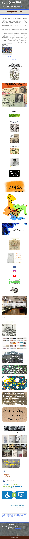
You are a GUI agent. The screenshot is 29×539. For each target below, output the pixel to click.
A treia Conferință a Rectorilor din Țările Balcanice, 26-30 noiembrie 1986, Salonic (11, 517)
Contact (18, 6)
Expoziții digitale (13, 6)
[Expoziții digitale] (9, 328)
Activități (8, 6)
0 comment (12, 56)
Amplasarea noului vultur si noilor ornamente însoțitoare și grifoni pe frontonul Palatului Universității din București (14, 514)
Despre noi (4, 6)
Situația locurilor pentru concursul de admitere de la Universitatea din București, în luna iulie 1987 (13, 515)
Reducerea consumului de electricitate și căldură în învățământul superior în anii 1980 (11, 516)
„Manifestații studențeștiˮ (14, 59)
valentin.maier (3, 56)
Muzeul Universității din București (12, 3)
